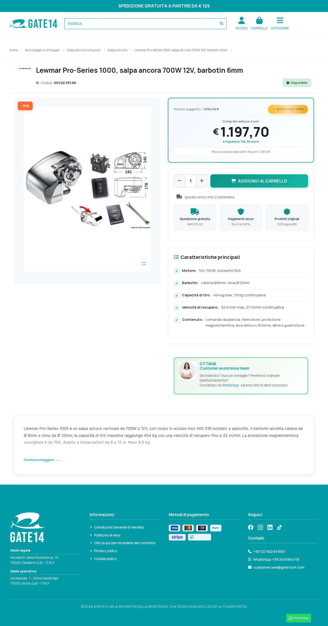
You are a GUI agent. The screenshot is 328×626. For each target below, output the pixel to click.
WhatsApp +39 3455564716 (276, 559)
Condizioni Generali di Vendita (119, 527)
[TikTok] (279, 527)
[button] (280, 23)
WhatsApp (230, 385)
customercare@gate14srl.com (279, 567)
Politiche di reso (107, 535)
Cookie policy (105, 558)
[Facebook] (250, 527)
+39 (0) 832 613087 (269, 551)
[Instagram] (260, 527)
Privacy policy (105, 550)
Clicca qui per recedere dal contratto (125, 542)
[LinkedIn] (270, 527)
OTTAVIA (224, 366)
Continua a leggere (41, 459)
